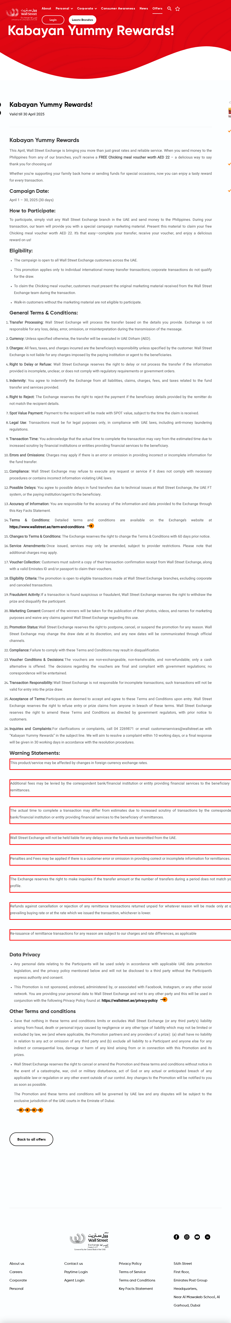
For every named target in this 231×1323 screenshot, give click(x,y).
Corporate (85, 8)
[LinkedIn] (207, 1237)
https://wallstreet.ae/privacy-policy (130, 1000)
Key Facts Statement (136, 1289)
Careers (15, 1272)
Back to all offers (31, 1139)
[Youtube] (197, 1237)
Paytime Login (76, 1272)
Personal (62, 8)
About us (16, 1264)
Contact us (73, 1264)
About (46, 8)
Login (53, 20)
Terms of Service (132, 1272)
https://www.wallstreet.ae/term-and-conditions (46, 527)
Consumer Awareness (118, 8)
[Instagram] (186, 1237)
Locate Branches (82, 20)
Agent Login (74, 1280)
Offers (157, 8)
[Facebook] (15, 1110)
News (144, 8)
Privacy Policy (130, 1264)
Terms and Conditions (137, 1280)
